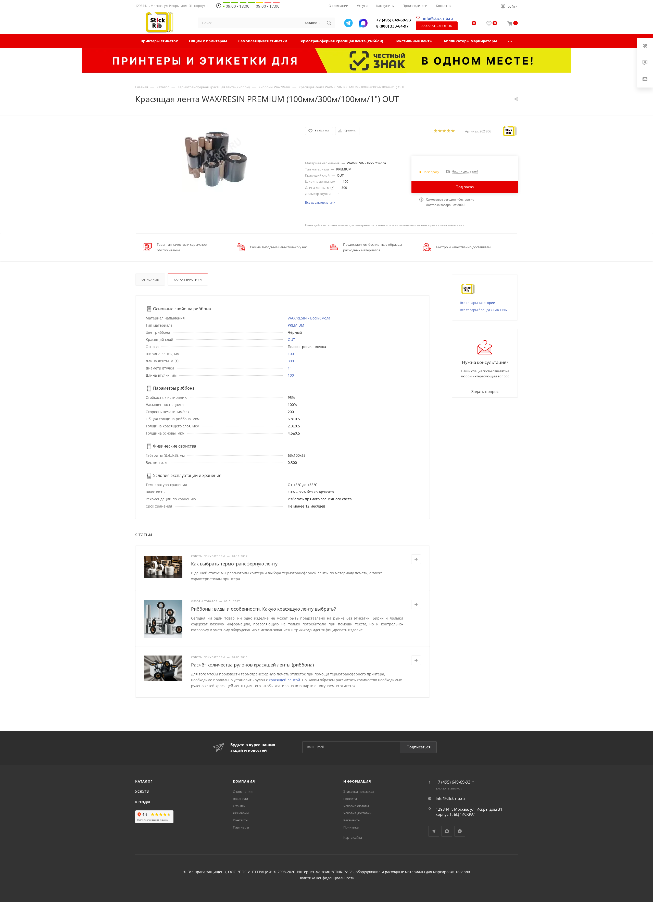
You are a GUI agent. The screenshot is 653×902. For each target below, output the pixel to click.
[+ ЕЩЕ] (510, 41)
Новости (350, 798)
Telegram (433, 831)
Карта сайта (352, 837)
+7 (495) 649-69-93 (393, 19)
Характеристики (188, 279)
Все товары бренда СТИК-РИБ (483, 309)
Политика (351, 827)
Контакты (240, 820)
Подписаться (419, 746)
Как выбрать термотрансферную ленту (234, 564)
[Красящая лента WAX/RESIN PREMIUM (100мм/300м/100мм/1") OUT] (215, 158)
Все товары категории (477, 302)
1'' (289, 368)
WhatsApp (459, 831)
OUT (291, 339)
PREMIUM (296, 325)
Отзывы (239, 806)
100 (291, 353)
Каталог (144, 781)
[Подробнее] (416, 559)
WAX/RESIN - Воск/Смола (309, 318)
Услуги (142, 791)
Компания (244, 781)
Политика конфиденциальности (326, 878)
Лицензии (241, 813)
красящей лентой (284, 679)
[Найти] (329, 23)
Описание (150, 279)
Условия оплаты (356, 806)
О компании (243, 791)
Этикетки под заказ (358, 791)
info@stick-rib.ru (450, 798)
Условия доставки (357, 813)
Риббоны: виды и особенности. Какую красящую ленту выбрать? (263, 609)
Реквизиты (351, 820)
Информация (357, 781)
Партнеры (241, 827)
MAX (446, 831)
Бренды (142, 801)
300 (291, 361)
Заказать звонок (436, 25)
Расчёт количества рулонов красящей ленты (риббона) (252, 665)
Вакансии (240, 798)
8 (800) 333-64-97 (392, 26)
